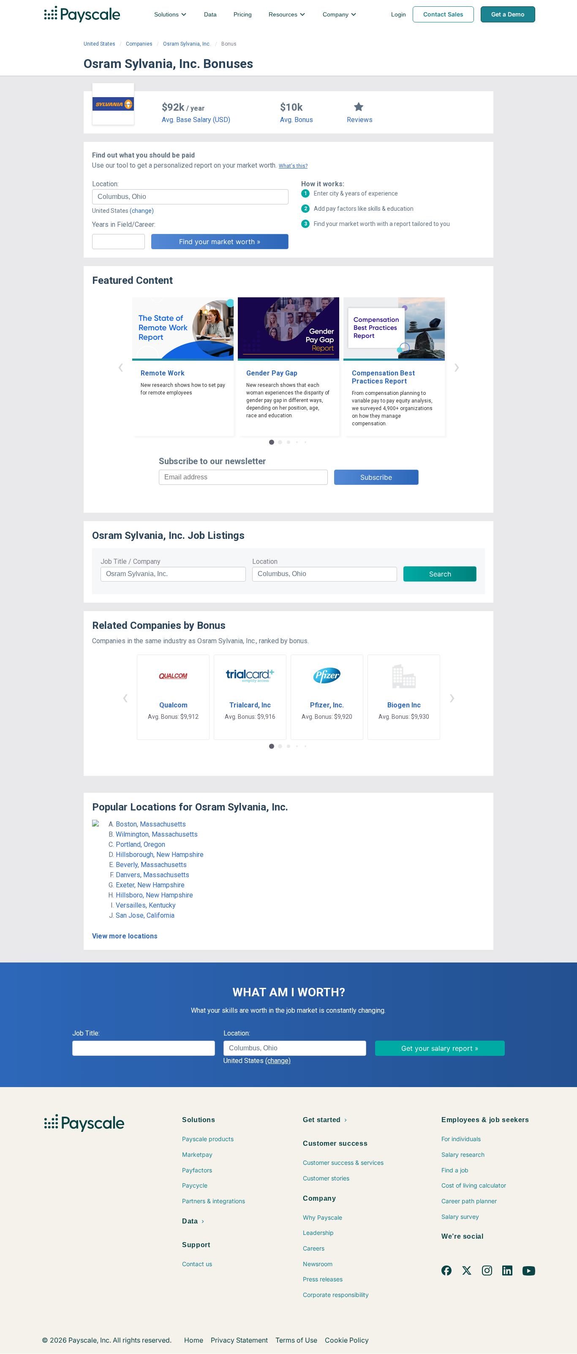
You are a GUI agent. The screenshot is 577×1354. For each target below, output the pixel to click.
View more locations (125, 936)
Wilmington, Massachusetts (157, 834)
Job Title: (86, 1033)
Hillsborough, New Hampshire (160, 855)
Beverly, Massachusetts (151, 865)
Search (440, 574)
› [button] (457, 366)
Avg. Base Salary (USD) (196, 120)
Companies (139, 44)
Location (265, 561)
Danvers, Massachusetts (152, 875)
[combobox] (190, 196)
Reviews (360, 120)
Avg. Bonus (296, 120)
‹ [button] (120, 366)
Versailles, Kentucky (146, 905)
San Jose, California (145, 915)
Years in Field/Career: (123, 224)
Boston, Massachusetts (151, 824)
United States (99, 44)
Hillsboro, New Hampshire (154, 895)
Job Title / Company (131, 561)
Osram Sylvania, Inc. (187, 44)
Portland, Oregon (140, 844)
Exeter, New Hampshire (150, 885)
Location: (105, 184)
